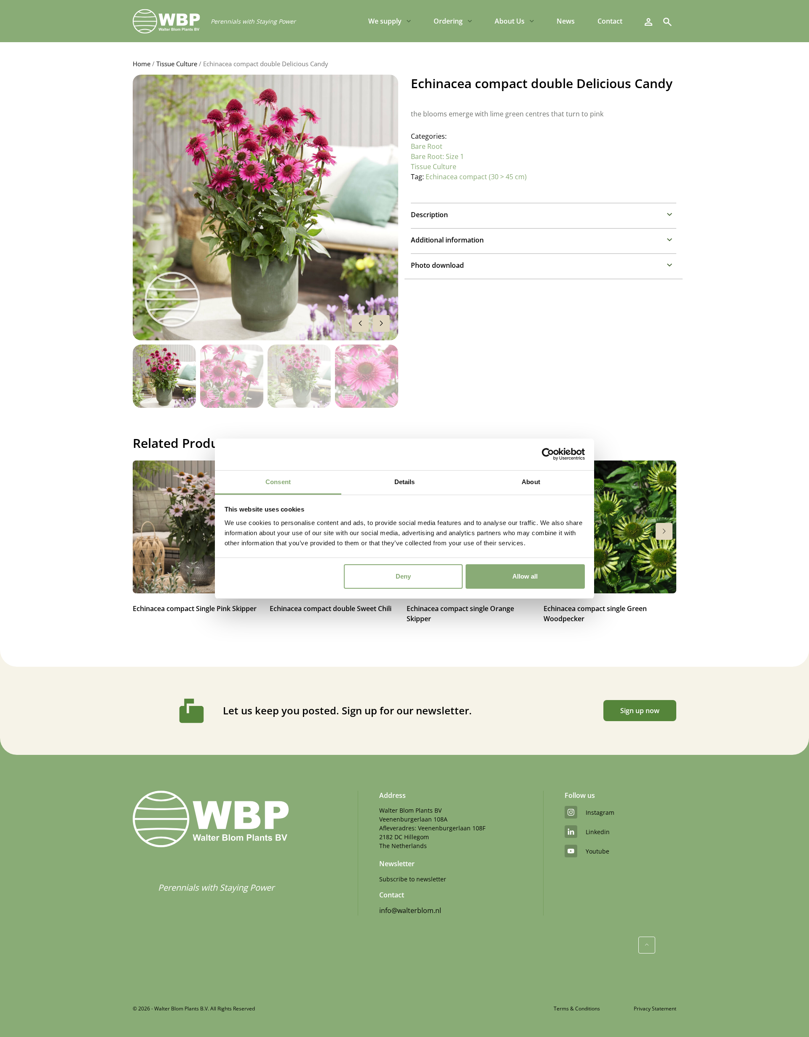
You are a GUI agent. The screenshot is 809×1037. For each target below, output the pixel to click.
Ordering (448, 21)
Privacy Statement (655, 1008)
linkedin (598, 832)
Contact (609, 21)
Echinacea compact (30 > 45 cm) (476, 176)
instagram (600, 812)
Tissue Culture (176, 63)
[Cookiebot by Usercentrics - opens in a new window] (548, 454)
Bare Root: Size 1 (437, 156)
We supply (385, 21)
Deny (403, 576)
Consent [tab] (278, 481)
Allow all (525, 576)
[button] (381, 323)
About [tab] (531, 481)
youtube (597, 851)
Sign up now (639, 710)
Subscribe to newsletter (412, 879)
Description (429, 214)
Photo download (437, 265)
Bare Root (426, 146)
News (566, 21)
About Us (510, 21)
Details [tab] (404, 481)
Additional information (447, 240)
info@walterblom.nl (410, 910)
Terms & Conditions (577, 1008)
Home (141, 63)
